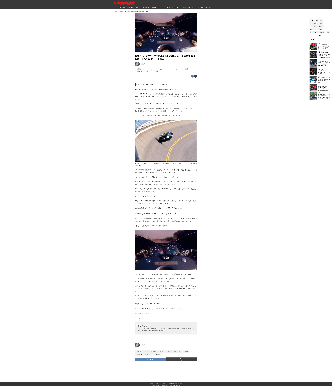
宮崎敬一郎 (144, 65)
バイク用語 (321, 32)
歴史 (321, 20)
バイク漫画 (313, 23)
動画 (317, 20)
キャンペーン (313, 26)
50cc (327, 32)
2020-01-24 (144, 63)
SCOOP (312, 20)
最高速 (320, 29)
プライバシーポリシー (161, 384)
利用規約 (152, 384)
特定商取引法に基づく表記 (175, 384)
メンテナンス (313, 29)
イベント (320, 23)
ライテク (321, 26)
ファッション (313, 32)
